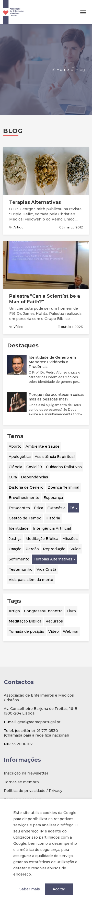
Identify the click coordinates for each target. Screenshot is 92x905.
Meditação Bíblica (42, 538)
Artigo (14, 611)
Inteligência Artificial (52, 528)
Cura (13, 477)
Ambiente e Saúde (43, 446)
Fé (72, 508)
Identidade (19, 528)
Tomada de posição (26, 631)
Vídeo (53, 631)
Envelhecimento (24, 497)
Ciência (15, 467)
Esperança (53, 497)
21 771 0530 (47, 730)
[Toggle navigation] (83, 12)
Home (62, 69)
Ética (38, 508)
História (52, 518)
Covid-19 (34, 467)
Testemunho (20, 569)
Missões (70, 538)
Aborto (15, 446)
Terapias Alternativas (52, 559)
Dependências (34, 477)
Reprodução (54, 549)
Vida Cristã (46, 569)
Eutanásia (56, 508)
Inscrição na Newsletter (26, 773)
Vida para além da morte (31, 579)
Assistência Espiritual (55, 456)
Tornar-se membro (21, 782)
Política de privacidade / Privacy (33, 790)
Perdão (32, 549)
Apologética (20, 456)
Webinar (71, 631)
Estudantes (19, 508)
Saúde (75, 549)
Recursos (54, 621)
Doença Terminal (63, 487)
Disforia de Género (26, 487)
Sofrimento (19, 559)
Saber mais (29, 889)
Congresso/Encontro (43, 611)
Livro (71, 611)
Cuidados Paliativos (64, 467)
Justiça (15, 538)
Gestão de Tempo (25, 518)
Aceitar (59, 889)
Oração (15, 549)
